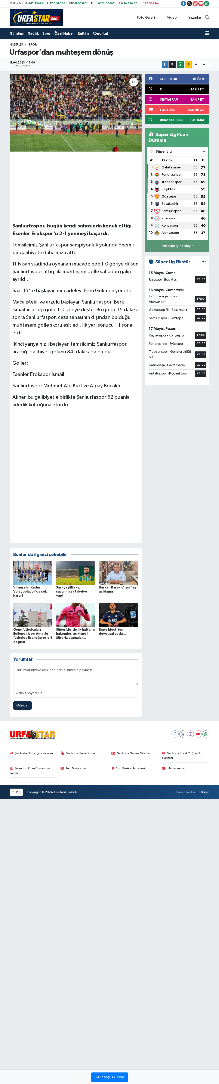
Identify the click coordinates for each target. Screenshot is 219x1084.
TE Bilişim (203, 792)
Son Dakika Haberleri (130, 768)
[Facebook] (175, 733)
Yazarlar (194, 17)
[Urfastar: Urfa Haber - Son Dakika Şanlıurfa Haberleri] (36, 17)
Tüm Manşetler (75, 768)
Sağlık (33, 33)
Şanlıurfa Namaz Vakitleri (134, 753)
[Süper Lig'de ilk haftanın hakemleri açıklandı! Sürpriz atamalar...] (75, 615)
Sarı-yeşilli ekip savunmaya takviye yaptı (71, 591)
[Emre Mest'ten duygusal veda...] (118, 615)
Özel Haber (64, 33)
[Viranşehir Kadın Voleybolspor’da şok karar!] (32, 573)
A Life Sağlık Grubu (109, 1077)
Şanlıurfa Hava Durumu (81, 753)
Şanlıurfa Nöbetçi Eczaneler (34, 753)
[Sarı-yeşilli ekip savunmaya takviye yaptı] (75, 573)
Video (172, 17)
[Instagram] (190, 733)
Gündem (17, 33)
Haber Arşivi (176, 768)
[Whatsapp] (205, 733)
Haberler (16, 44)
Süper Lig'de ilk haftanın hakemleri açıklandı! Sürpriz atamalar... (75, 633)
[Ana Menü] (207, 33)
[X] (182, 733)
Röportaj (100, 33)
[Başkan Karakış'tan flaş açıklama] (118, 573)
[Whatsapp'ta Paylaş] (180, 64)
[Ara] (207, 18)
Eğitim (83, 33)
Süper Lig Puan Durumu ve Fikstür (30, 771)
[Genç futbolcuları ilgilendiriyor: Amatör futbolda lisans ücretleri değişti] (32, 615)
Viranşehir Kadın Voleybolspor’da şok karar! (30, 591)
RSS (18, 792)
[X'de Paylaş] (172, 64)
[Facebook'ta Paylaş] (165, 64)
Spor (46, 33)
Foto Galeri (146, 17)
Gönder (22, 705)
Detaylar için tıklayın (177, 246)
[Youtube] (198, 733)
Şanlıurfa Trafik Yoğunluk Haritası (181, 756)
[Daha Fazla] (188, 64)
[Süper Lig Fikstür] (204, 262)
